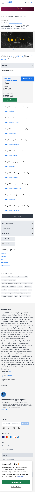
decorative (24, 290)
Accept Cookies (16, 482)
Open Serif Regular (11, 155)
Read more (4, 409)
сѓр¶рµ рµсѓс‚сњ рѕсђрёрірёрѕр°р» (11, 283)
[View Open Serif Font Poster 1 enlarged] (17, 40)
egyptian (17, 277)
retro (30, 290)
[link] (28, 3)
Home (2, 16)
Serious (22, 296)
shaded (4, 293)
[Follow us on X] (9, 428)
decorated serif (27, 283)
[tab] (13, 50)
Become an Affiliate (7, 449)
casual (10, 290)
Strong (28, 296)
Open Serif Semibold (11, 177)
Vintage (4, 296)
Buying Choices (10, 100)
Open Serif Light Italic (12, 122)
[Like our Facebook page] (20, 428)
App (2, 259)
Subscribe (25, 423)
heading (4, 290)
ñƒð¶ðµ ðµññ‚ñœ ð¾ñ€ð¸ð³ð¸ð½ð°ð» (19, 293)
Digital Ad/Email (5, 265)
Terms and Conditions (8, 459)
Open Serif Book (10, 133)
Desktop (3, 253)
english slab (28, 286)
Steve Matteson (29, 55)
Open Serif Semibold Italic (13, 188)
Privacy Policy (20, 476)
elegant (16, 290)
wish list (24, 277)
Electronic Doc (5, 262)
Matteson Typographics (12, 16)
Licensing (5, 233)
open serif (13, 286)
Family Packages (7, 70)
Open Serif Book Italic (12, 144)
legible (4, 277)
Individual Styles (7, 223)
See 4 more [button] (17, 216)
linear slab (12, 280)
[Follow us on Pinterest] (15, 428)
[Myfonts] (9, 4)
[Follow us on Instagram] (4, 428)
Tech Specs (6, 228)
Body (16, 296)
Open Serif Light (10, 111)
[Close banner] (31, 9)
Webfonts (3, 256)
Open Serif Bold (10, 199)
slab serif (10, 277)
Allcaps (10, 296)
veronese (4, 280)
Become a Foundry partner (9, 446)
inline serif (5, 286)
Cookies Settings (16, 487)
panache (20, 286)
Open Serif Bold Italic (12, 210)
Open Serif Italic (10, 166)
